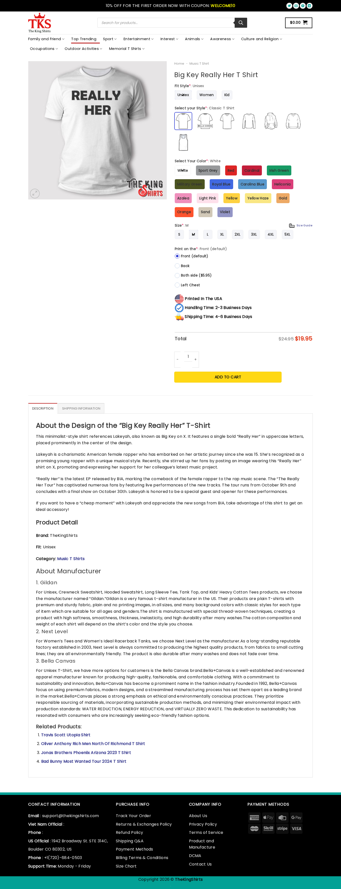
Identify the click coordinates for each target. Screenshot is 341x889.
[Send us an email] (296, 6)
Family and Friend (44, 38)
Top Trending (83, 38)
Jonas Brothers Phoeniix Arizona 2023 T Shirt (86, 752)
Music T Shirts (71, 559)
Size (243, 225)
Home (179, 63)
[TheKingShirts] (40, 22)
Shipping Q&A (130, 841)
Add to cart (228, 377)
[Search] (241, 23)
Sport (108, 38)
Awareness (220, 38)
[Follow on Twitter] (289, 6)
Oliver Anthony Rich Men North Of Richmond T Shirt (93, 743)
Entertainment (137, 38)
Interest (168, 38)
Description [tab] (42, 408)
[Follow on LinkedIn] (310, 6)
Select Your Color (198, 160)
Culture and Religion (260, 38)
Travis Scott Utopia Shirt (66, 735)
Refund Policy (129, 832)
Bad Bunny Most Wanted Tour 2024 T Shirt (83, 761)
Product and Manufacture (202, 844)
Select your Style (204, 108)
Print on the (201, 248)
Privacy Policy (203, 824)
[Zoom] (35, 193)
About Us (198, 816)
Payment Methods (134, 849)
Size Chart (126, 866)
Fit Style (189, 85)
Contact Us (200, 864)
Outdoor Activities (82, 48)
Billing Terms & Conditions (142, 858)
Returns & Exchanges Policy (144, 824)
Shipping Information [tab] (81, 408)
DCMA (195, 856)
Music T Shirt (199, 63)
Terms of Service (206, 832)
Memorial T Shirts (125, 48)
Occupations (42, 48)
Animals (192, 38)
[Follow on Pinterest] (303, 6)
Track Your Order (133, 816)
